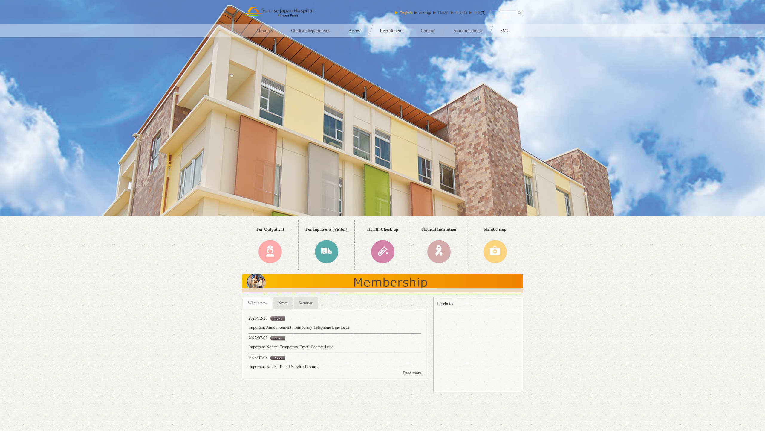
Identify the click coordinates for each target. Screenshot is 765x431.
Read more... (414, 373)
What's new (257, 303)
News (282, 303)
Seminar (306, 303)
